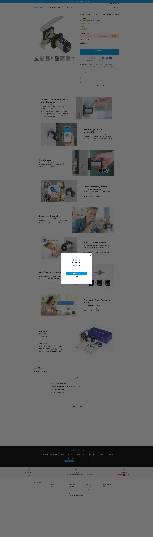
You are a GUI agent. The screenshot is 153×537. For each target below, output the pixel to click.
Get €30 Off (76, 273)
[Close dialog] (91, 255)
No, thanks (76, 276)
